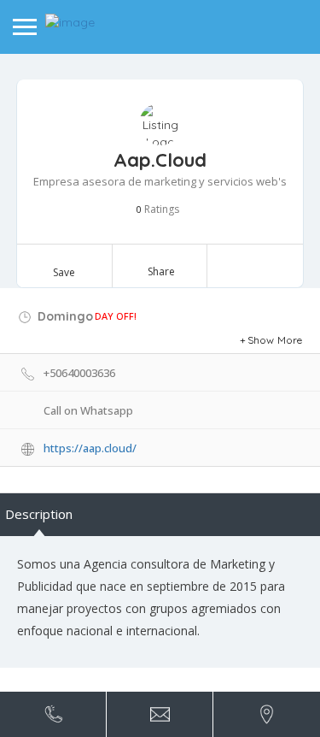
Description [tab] (39, 513)
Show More (275, 339)
